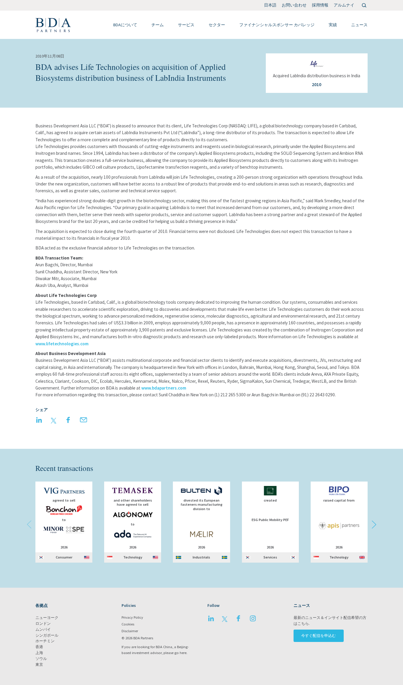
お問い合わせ (294, 5)
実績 (333, 24)
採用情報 (320, 5)
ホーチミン (45, 641)
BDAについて (125, 24)
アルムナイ (344, 5)
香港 (39, 647)
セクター (217, 24)
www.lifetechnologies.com (62, 343)
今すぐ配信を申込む (318, 635)
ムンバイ (43, 629)
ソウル (41, 658)
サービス (186, 24)
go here (180, 652)
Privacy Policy (132, 617)
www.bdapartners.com (163, 388)
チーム (157, 24)
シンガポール (46, 635)
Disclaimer (130, 631)
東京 (39, 664)
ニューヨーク (46, 617)
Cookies (128, 624)
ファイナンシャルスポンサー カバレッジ (276, 24)
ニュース (359, 24)
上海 (39, 652)
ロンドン (43, 623)
